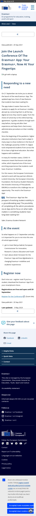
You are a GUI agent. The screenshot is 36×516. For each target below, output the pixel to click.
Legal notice (6, 468)
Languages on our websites (12, 455)
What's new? (6, 24)
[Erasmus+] (6, 7)
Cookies (5, 460)
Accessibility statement (11, 388)
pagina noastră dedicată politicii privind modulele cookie (19, 485)
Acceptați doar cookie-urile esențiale (21, 511)
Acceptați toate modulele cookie (21, 505)
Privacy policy (7, 464)
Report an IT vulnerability (11, 451)
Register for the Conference (12, 296)
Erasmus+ (6, 374)
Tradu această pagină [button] (25, 7)
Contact (4, 447)
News (14, 24)
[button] (19, 7)
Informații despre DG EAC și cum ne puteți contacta (18, 400)
